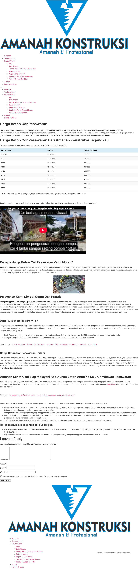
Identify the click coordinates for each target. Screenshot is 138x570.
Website (3, 472)
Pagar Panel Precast (17, 74)
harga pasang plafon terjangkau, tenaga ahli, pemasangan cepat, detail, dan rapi (41, 395)
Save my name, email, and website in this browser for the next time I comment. (35, 476)
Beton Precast (14, 71)
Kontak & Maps (10, 84)
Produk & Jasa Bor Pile (18, 79)
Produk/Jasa (9, 61)
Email (3, 468)
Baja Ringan (13, 66)
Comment (4, 460)
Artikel (7, 82)
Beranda (7, 56)
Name (3, 464)
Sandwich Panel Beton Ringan (21, 76)
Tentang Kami (9, 58)
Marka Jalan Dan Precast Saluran (22, 69)
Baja (10, 63)
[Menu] (1, 87)
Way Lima (111, 384)
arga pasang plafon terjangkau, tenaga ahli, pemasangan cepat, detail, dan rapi (55, 344)
